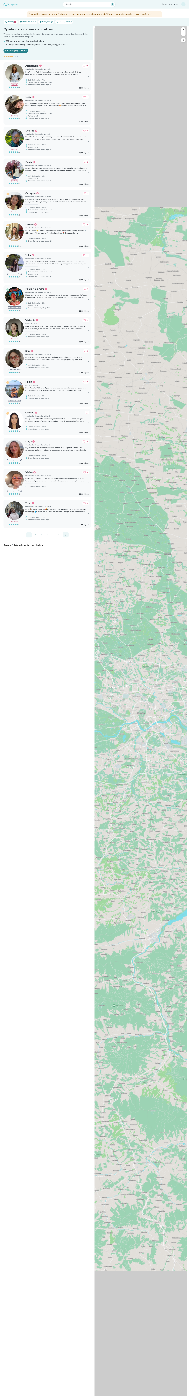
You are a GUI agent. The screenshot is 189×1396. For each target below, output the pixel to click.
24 (59, 535)
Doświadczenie (29, 22)
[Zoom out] (183, 34)
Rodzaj (11, 22)
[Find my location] (183, 40)
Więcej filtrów (65, 22)
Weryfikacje (47, 22)
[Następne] (66, 534)
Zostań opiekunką (170, 4)
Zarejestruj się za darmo (16, 51)
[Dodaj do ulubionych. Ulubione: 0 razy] (87, 412)
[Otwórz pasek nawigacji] (183, 4)
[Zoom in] (183, 29)
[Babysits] (11, 4)
